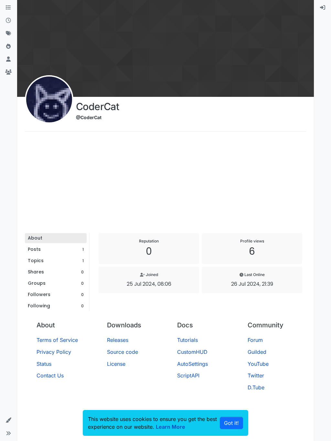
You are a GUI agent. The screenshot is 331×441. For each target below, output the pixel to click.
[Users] (8, 59)
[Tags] (8, 33)
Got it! (231, 423)
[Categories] (8, 8)
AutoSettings (192, 364)
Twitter (256, 375)
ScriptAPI (188, 375)
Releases (117, 340)
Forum (255, 340)
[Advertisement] (165, 184)
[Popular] (8, 46)
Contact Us (50, 375)
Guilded (257, 352)
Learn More (170, 427)
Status (44, 364)
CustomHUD (192, 352)
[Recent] (8, 20)
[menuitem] (322, 8)
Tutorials (187, 340)
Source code (122, 352)
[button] (8, 420)
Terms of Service (57, 340)
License (116, 364)
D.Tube (256, 387)
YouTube (258, 364)
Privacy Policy (54, 352)
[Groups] (8, 72)
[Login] (322, 8)
